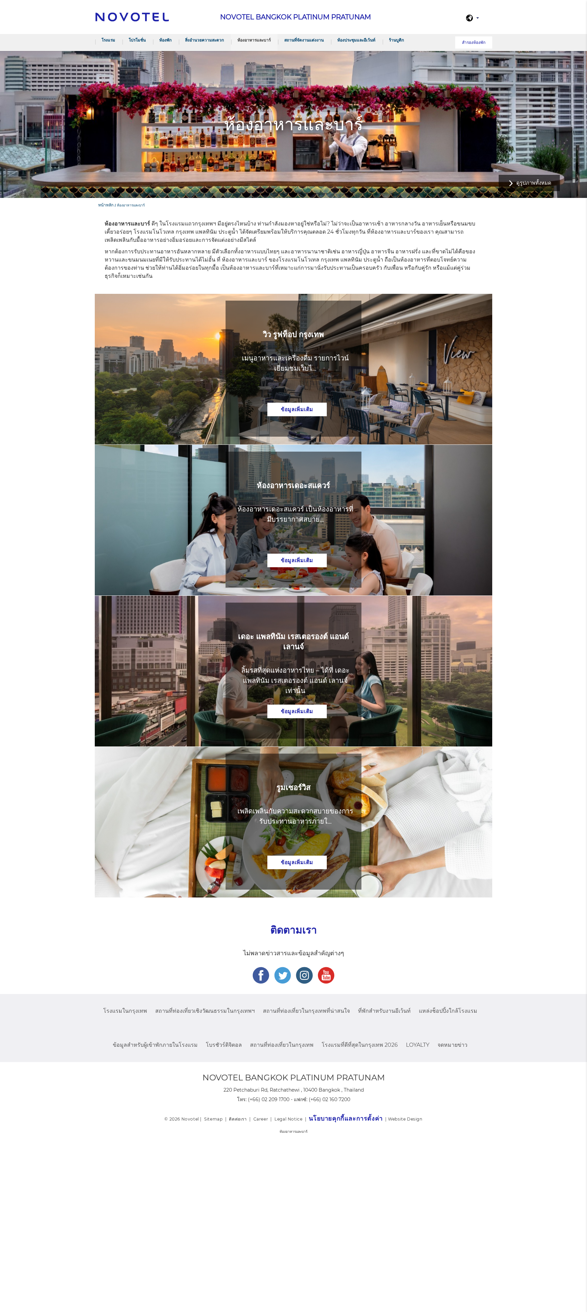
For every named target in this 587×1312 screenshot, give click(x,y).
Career (260, 1119)
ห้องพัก (165, 40)
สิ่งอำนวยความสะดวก (204, 40)
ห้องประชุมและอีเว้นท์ (356, 40)
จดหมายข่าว (452, 1045)
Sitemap (213, 1119)
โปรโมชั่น (137, 40)
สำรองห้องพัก (473, 42)
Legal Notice (288, 1119)
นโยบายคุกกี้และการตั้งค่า (346, 1118)
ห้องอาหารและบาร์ (254, 40)
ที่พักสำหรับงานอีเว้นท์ (384, 1011)
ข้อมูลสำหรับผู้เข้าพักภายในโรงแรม (155, 1045)
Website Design (405, 1119)
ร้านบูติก (396, 40)
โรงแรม (108, 40)
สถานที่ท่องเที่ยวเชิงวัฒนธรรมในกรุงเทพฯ (205, 1011)
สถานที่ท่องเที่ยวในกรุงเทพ (282, 1045)
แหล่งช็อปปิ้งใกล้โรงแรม (448, 1011)
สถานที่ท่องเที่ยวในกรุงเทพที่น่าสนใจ (306, 1011)
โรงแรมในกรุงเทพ (125, 1011)
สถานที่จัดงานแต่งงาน (304, 40)
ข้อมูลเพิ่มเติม (297, 409)
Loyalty (417, 1045)
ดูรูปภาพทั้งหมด (533, 183)
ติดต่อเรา (238, 1119)
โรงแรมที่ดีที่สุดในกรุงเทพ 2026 (360, 1045)
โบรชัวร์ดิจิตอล (224, 1045)
